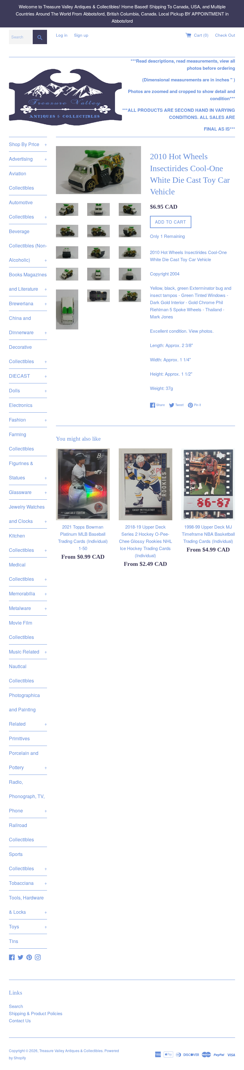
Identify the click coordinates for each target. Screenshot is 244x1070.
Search (16, 1006)
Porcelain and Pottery (28, 760)
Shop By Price (28, 144)
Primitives (19, 738)
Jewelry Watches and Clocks (28, 513)
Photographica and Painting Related (28, 709)
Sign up (81, 35)
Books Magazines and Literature (28, 281)
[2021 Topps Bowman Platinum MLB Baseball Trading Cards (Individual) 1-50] (83, 484)
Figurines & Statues (28, 470)
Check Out (225, 35)
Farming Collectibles (21, 441)
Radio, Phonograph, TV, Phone (28, 796)
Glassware (28, 492)
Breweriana (28, 303)
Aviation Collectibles (21, 180)
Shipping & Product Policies (35, 1013)
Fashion (28, 419)
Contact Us (20, 1020)
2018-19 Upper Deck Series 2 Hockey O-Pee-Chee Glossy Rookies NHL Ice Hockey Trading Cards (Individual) (145, 541)
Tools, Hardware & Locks (28, 904)
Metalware (28, 608)
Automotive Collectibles (28, 209)
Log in (62, 35)
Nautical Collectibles (21, 673)
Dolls (28, 390)
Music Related (28, 651)
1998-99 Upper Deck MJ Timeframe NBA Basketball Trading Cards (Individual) (208, 534)
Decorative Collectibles (28, 354)
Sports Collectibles (28, 861)
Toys (28, 926)
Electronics (20, 405)
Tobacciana (28, 882)
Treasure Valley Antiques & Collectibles (71, 1050)
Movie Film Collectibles (21, 629)
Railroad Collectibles (21, 832)
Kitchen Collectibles (28, 542)
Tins (13, 941)
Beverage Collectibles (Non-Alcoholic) (28, 245)
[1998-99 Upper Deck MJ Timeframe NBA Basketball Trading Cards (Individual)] (208, 484)
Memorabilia (28, 593)
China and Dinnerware (28, 325)
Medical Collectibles (28, 571)
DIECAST (28, 375)
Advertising (28, 158)
